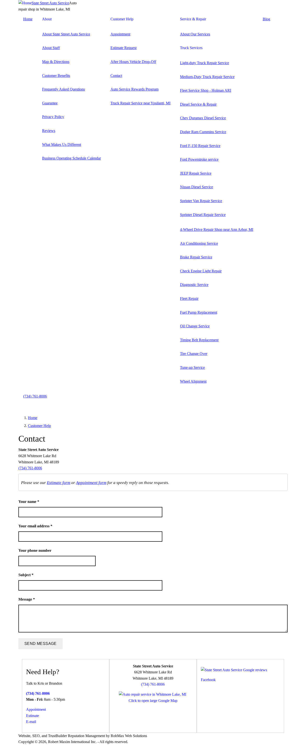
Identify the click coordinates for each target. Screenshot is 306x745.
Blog (266, 19)
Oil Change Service (195, 326)
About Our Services (195, 34)
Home (28, 19)
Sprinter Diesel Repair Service (203, 215)
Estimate (32, 716)
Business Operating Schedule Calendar (71, 158)
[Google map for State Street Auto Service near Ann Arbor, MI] (152, 694)
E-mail (31, 722)
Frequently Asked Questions (63, 89)
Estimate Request (123, 48)
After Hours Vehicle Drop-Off (133, 62)
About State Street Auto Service (66, 34)
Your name (28, 502)
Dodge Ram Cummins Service (203, 132)
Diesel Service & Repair (198, 104)
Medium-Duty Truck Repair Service (207, 77)
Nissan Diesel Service (196, 187)
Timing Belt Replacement (199, 340)
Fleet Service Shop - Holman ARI (205, 90)
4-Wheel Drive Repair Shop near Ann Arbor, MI (216, 229)
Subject (25, 575)
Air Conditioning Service (199, 243)
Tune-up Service (192, 367)
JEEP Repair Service (195, 173)
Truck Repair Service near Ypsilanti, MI (140, 103)
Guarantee (50, 103)
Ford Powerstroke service (199, 159)
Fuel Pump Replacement (198, 312)
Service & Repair (193, 19)
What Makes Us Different (61, 144)
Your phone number (34, 550)
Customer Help (121, 19)
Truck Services (191, 48)
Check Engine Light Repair (201, 271)
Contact (116, 76)
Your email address (35, 526)
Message (26, 599)
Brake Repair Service (196, 257)
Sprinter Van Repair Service (201, 201)
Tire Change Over (193, 354)
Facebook (208, 680)
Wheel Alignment (193, 381)
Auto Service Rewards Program (134, 89)
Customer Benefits (56, 76)
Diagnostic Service (194, 285)
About (47, 19)
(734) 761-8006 (35, 396)
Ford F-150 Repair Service (200, 146)
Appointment (120, 34)
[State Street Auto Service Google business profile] (234, 670)
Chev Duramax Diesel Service (203, 118)
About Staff (51, 48)
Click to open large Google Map (153, 701)
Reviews (48, 131)
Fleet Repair (189, 298)
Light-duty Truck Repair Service (204, 63)
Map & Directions (55, 62)
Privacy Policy (53, 117)
